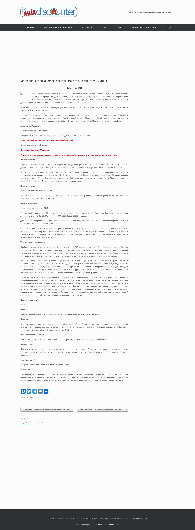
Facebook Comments (42, 423)
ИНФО (119, 27)
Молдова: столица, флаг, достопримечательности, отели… (47, 409)
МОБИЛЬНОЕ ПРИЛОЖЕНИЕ (145, 27)
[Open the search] (170, 27)
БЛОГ (104, 27)
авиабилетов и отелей (104, 524)
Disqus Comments (26, 423)
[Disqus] (74, 465)
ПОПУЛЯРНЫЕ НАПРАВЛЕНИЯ (58, 27)
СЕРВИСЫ (87, 27)
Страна (30, 397)
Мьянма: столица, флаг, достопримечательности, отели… (102, 409)
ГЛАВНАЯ (29, 27)
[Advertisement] (74, 57)
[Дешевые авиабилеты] (48, 11)
